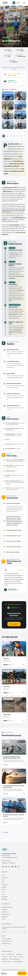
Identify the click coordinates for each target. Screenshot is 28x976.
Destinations (5, 896)
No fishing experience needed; (13, 530)
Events (3, 919)
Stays (3, 894)
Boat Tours (4, 912)
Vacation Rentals (6, 914)
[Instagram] (6, 866)
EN (19, 3)
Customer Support (6, 961)
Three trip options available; (12, 503)
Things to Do (5, 877)
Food (3, 892)
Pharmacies (4, 956)
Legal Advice (5, 959)
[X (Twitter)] (18, 866)
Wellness (4, 887)
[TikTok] (9, 866)
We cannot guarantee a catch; (12, 535)
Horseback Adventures (7, 907)
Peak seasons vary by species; (12, 546)
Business (20, 956)
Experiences (5, 884)
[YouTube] (12, 866)
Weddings (4, 916)
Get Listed (4, 899)
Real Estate (4, 909)
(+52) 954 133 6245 (6, 860)
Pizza (10, 956)
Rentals (3, 889)
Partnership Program (14, 959)
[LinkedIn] (15, 866)
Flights (3, 954)
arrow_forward (25, 931)
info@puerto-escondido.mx (8, 863)
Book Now (14, 624)
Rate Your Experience (18, 961)
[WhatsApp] (13, 2)
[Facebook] (3, 866)
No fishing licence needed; (12, 552)
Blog (3, 880)
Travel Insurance (10, 954)
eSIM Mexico (19, 954)
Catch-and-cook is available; (12, 541)
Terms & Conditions (6, 938)
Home (3, 34)
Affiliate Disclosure (6, 943)
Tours (9, 34)
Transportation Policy (7, 941)
